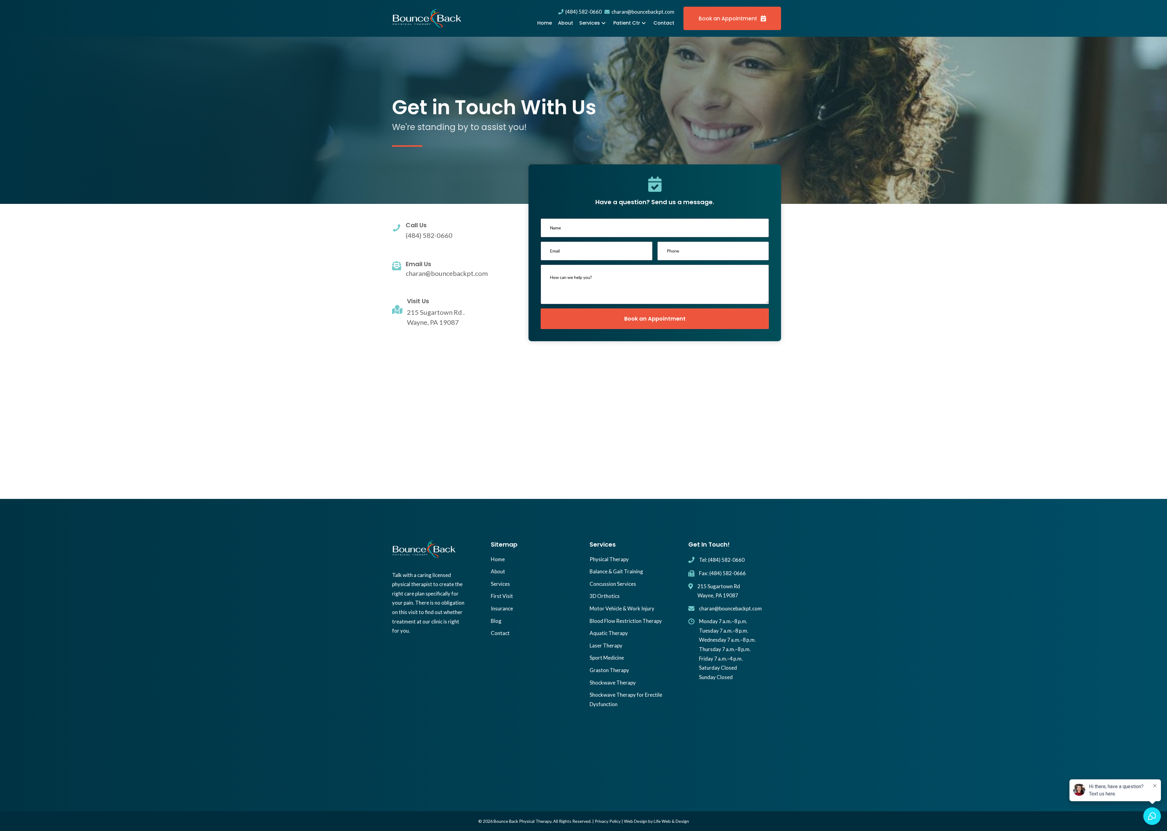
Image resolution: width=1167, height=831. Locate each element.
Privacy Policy (608, 821)
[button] (603, 23)
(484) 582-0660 (582, 12)
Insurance (502, 608)
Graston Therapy (609, 670)
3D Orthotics (605, 596)
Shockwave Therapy (613, 682)
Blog (496, 621)
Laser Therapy (606, 645)
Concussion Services (613, 584)
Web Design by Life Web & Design (656, 821)
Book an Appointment (655, 318)
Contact (500, 633)
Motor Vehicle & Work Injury (622, 608)
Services (500, 584)
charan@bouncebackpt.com (642, 12)
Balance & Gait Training (616, 571)
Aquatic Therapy (609, 633)
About (498, 571)
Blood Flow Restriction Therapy (626, 621)
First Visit (502, 596)
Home (498, 559)
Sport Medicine (607, 657)
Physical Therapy (609, 559)
